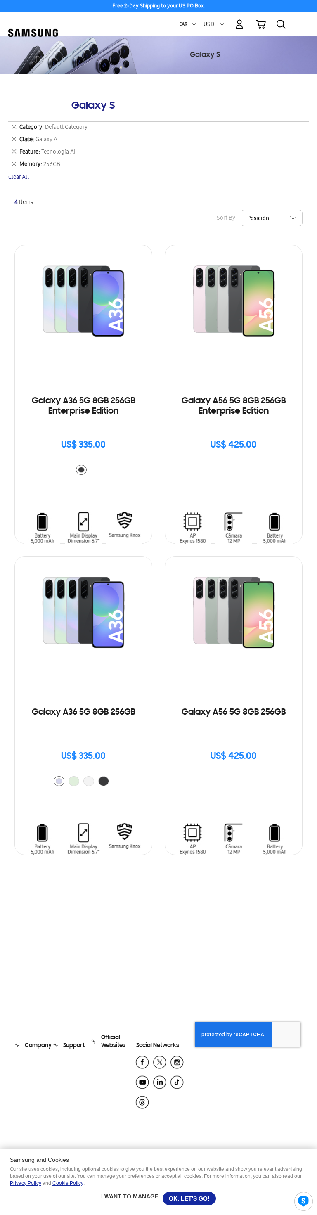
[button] (194, 24)
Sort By (226, 218)
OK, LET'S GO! (189, 1198)
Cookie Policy (67, 1183)
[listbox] (83, 471)
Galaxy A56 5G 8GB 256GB (234, 712)
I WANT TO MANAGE (129, 1196)
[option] (81, 470)
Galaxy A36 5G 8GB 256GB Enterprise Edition (83, 406)
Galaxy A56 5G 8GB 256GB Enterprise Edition (234, 406)
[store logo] (33, 21)
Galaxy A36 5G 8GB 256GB (83, 712)
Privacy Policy (25, 1183)
